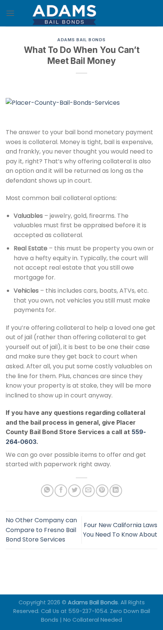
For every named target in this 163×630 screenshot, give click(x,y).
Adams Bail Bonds (81, 39)
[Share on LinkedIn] (116, 490)
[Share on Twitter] (74, 490)
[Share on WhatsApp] (47, 490)
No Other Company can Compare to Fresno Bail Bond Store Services (41, 530)
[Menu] (10, 13)
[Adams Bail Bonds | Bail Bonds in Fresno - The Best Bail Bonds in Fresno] (81, 13)
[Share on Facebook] (61, 490)
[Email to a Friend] (88, 490)
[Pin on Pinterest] (102, 490)
